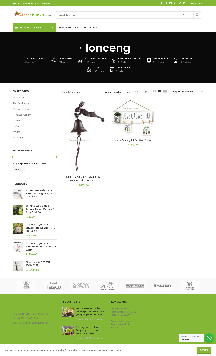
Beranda (66, 91)
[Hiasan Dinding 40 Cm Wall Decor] (132, 118)
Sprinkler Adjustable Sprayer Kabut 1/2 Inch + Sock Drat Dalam (40, 209)
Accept (204, 350)
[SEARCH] (197, 15)
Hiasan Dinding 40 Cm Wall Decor (132, 140)
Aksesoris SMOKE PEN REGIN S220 (38, 264)
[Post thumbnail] (68, 314)
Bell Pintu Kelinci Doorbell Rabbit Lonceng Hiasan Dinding (84, 179)
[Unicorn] (26, 286)
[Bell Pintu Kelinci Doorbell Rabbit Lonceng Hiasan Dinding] (84, 136)
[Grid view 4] (165, 92)
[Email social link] (170, 3)
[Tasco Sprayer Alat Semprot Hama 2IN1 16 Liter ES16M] (18, 249)
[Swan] (80, 286)
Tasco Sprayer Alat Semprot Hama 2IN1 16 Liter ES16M (41, 246)
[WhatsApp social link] (179, 3)
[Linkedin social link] (175, 3)
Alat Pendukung (21, 103)
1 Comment (97, 319)
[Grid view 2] (154, 92)
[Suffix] (108, 286)
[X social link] (166, 3)
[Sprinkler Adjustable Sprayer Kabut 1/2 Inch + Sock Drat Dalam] (18, 211)
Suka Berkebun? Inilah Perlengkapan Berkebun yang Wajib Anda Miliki (90, 311)
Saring (18, 169)
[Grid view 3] (159, 92)
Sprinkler (17, 126)
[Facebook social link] (162, 3)
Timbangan (18, 137)
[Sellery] (135, 286)
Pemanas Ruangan (22, 114)
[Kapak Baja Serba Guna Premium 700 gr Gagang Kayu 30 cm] (18, 194)
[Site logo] (33, 14)
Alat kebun (18, 97)
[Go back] (82, 48)
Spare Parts (18, 120)
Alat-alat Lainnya (21, 109)
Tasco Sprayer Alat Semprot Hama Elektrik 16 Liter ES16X (40, 227)
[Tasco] (53, 286)
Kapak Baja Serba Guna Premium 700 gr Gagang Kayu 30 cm (40, 193)
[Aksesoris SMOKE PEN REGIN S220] (18, 266)
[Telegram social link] (184, 3)
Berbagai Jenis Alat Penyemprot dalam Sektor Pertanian (87, 330)
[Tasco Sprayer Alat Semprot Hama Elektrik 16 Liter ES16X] (18, 230)
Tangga (16, 131)
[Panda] (189, 286)
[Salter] (162, 286)
